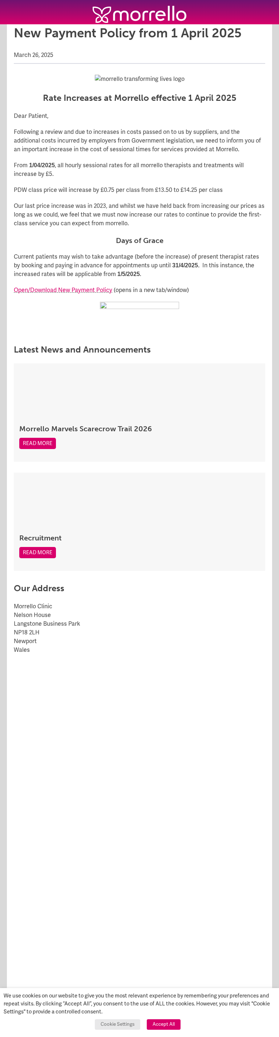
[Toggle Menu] (12, 12)
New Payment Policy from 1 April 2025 (128, 33)
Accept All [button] (164, 1024)
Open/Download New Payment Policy (63, 290)
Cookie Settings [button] (117, 1024)
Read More (37, 443)
